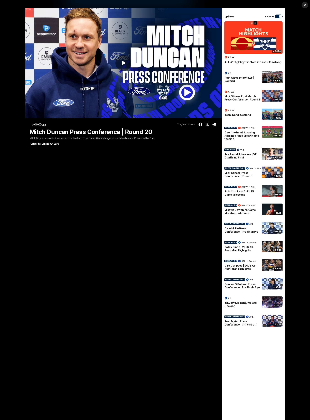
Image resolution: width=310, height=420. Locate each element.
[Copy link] (214, 124)
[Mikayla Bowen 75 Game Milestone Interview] (253, 210)
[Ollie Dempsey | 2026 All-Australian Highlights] (253, 265)
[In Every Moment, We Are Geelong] (253, 302)
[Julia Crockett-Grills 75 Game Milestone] (253, 191)
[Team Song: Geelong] (253, 114)
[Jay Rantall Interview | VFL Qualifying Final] (253, 154)
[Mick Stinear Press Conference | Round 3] (253, 173)
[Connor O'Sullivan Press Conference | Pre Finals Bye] (253, 284)
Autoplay (269, 16)
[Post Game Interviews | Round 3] (253, 77)
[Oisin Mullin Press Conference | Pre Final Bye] (253, 228)
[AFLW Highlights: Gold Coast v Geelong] (253, 44)
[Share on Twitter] (207, 124)
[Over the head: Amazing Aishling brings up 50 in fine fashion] (253, 134)
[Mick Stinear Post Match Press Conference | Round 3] (253, 96)
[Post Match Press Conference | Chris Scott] (253, 321)
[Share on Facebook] (200, 124)
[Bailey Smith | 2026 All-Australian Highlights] (253, 247)
